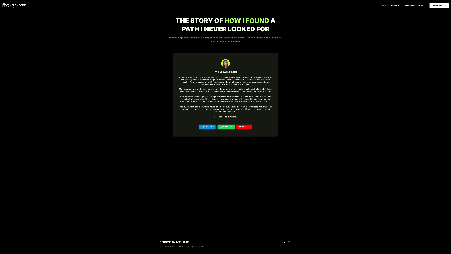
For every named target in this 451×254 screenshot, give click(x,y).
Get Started (395, 5)
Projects (421, 5)
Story (384, 5)
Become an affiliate (174, 242)
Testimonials (409, 5)
